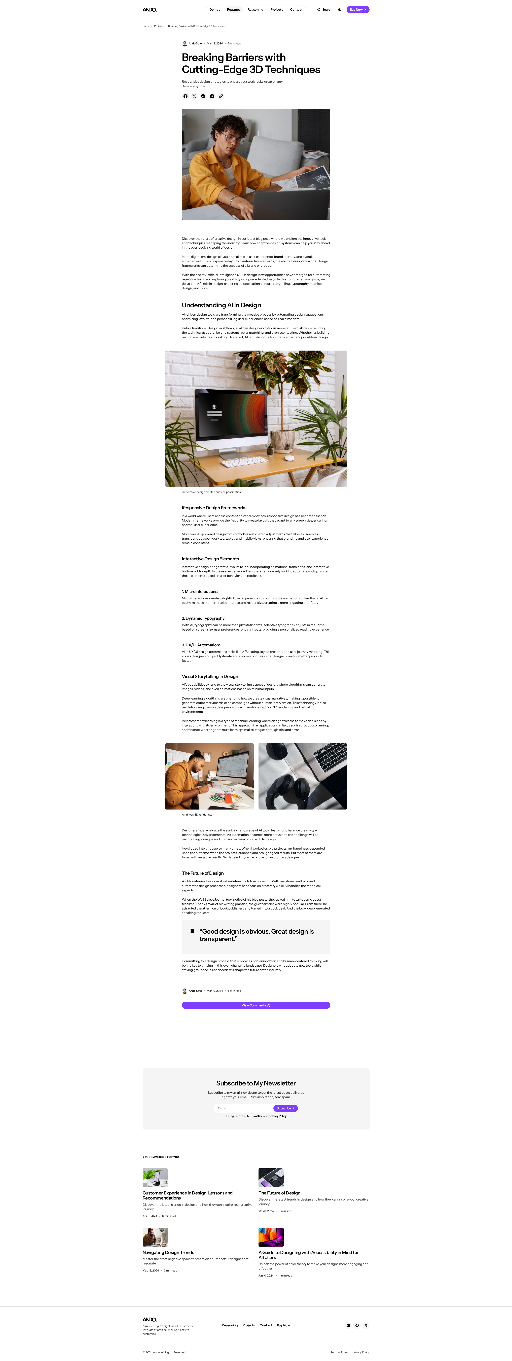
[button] (325, 9)
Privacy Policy (277, 1116)
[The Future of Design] (271, 1177)
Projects (159, 26)
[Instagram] (348, 1325)
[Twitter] (366, 1325)
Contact (266, 1325)
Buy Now (356, 9)
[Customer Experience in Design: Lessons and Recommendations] (155, 1177)
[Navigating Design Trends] (155, 1237)
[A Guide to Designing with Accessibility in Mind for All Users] (271, 1237)
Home (146, 26)
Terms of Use (255, 1116)
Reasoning (230, 1325)
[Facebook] (357, 1325)
